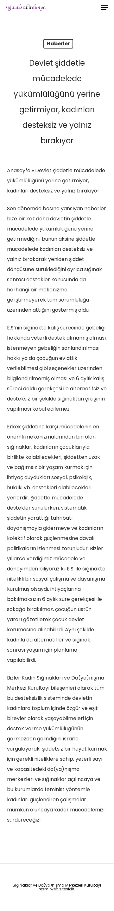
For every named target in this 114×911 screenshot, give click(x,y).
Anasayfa (18, 170)
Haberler (58, 43)
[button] (104, 7)
